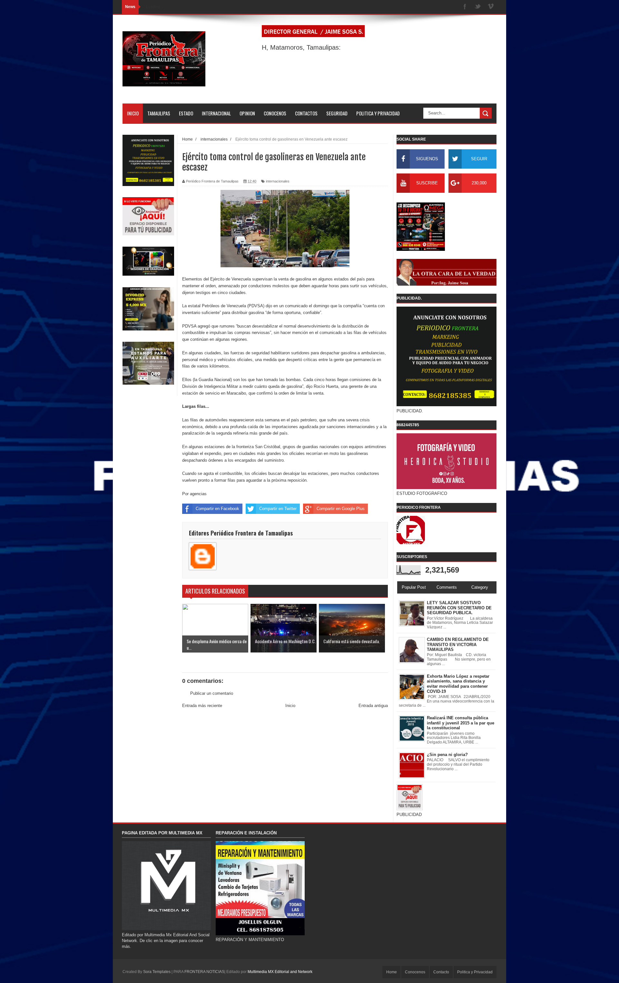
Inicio (290, 705)
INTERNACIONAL (216, 113)
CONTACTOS (306, 113)
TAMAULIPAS (158, 113)
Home (391, 972)
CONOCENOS (275, 113)
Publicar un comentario (211, 693)
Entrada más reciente (202, 705)
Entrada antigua (373, 705)
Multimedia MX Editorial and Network (280, 971)
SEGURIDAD (337, 113)
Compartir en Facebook (217, 508)
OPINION (247, 113)
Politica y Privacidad (475, 972)
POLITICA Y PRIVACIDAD (378, 113)
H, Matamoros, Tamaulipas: (301, 47)
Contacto (441, 972)
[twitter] (477, 7)
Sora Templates (157, 971)
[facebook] (464, 7)
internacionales (278, 181)
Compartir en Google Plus (341, 508)
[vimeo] (490, 7)
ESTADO (186, 113)
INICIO (133, 113)
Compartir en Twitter (278, 508)
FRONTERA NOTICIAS (204, 971)
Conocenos (415, 972)
